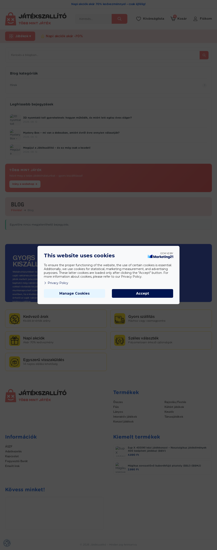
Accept (142, 293)
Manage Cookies (74, 293)
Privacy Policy (58, 283)
